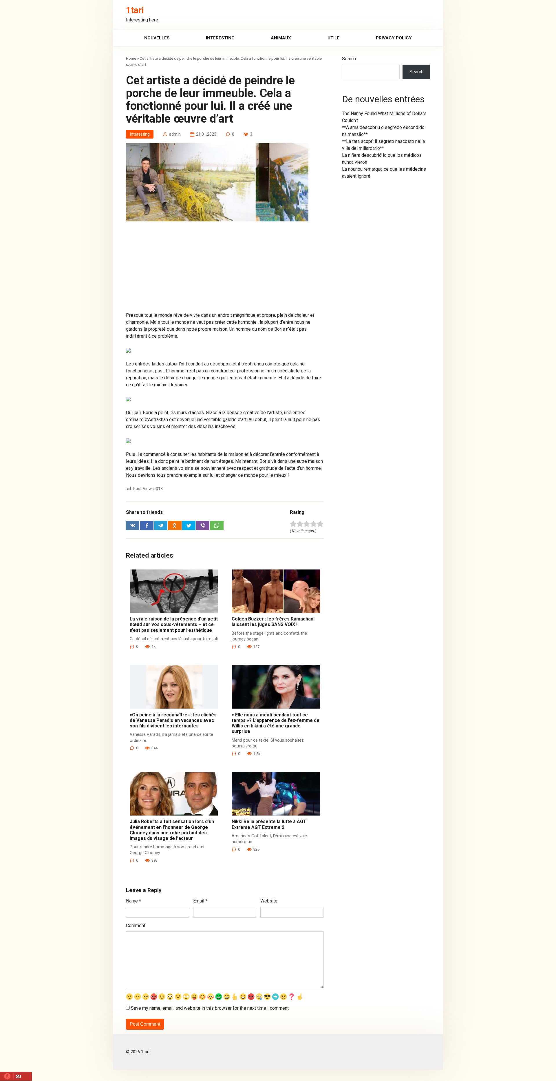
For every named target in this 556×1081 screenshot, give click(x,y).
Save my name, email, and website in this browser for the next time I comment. (210, 1008)
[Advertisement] (225, 269)
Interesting (220, 38)
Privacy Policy (394, 38)
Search (349, 58)
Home (131, 58)
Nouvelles (157, 38)
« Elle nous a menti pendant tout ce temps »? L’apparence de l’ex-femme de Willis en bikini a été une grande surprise (275, 723)
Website (268, 901)
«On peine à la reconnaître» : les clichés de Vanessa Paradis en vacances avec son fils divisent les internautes (173, 720)
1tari (135, 10)
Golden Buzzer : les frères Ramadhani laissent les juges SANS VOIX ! (273, 621)
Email (200, 901)
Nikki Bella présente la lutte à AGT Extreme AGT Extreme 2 (269, 824)
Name (133, 901)
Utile (334, 38)
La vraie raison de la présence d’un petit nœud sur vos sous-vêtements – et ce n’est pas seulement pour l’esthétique (174, 624)
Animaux (281, 38)
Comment (135, 925)
